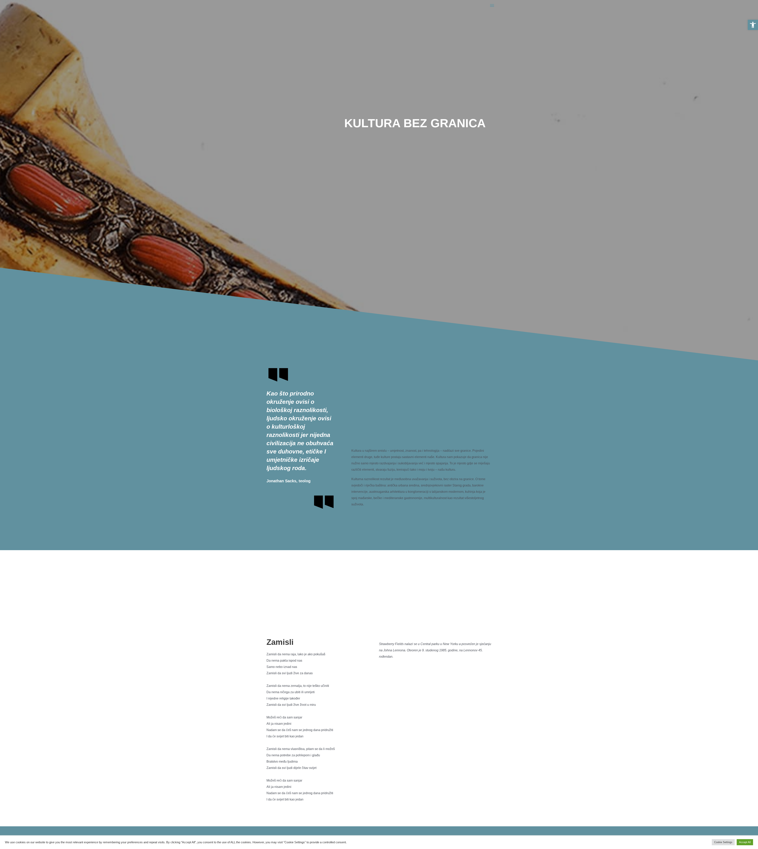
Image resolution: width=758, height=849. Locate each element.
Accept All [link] (745, 842)
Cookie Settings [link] (723, 842)
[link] (753, 25)
